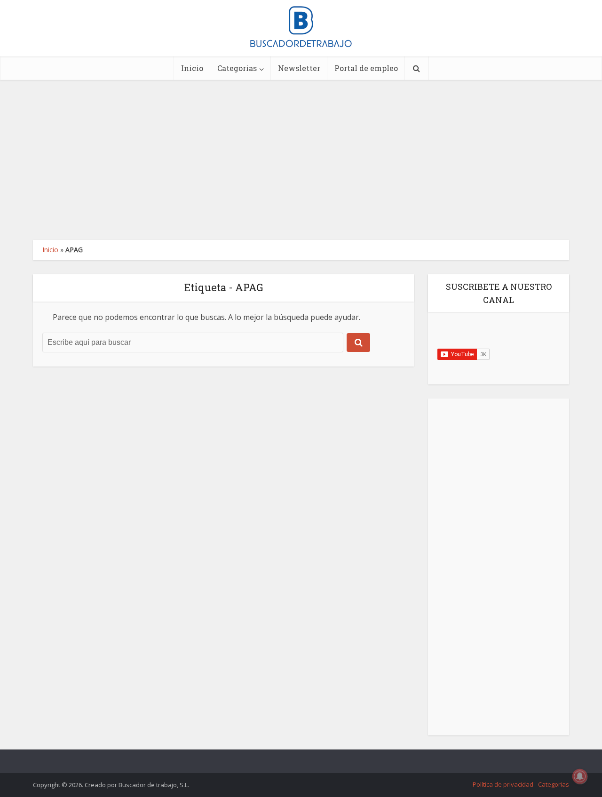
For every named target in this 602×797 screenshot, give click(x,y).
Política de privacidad (503, 784)
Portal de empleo (366, 68)
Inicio (192, 68)
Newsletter (299, 68)
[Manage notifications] (579, 776)
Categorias (237, 68)
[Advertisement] (301, 160)
